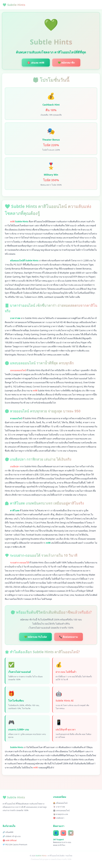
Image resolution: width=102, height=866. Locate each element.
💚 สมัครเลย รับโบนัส (35, 636)
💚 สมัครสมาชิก (66, 62)
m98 (12, 221)
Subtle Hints (14, 5)
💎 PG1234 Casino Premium (15, 844)
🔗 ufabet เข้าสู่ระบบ (12, 836)
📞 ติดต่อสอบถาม (68, 636)
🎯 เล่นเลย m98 (35, 62)
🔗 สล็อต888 (8, 832)
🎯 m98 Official (9, 840)
